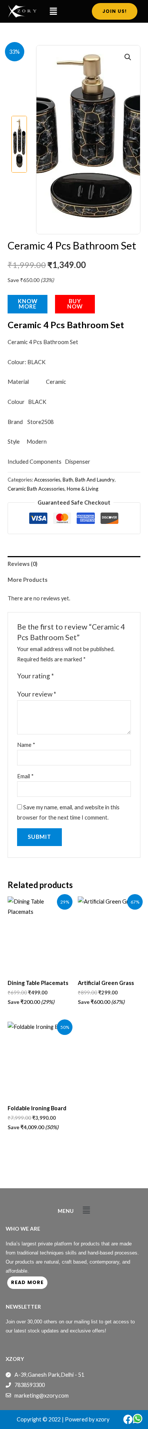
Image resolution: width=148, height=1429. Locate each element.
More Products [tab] (27, 580)
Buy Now (75, 304)
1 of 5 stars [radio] (60, 676)
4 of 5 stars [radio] (84, 676)
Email (25, 776)
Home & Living (82, 489)
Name (26, 745)
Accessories (47, 480)
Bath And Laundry (95, 480)
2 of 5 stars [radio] (68, 676)
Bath (68, 480)
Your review (36, 694)
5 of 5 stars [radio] (91, 676)
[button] (53, 11)
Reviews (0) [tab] (23, 564)
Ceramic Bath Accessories (36, 489)
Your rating (35, 676)
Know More (28, 304)
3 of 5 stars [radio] (76, 676)
